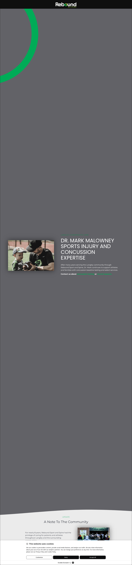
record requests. (104, 274)
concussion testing (85, 274)
